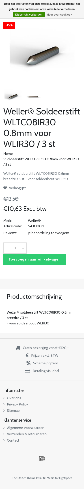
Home (8, 153)
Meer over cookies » (60, 14)
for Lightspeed (63, 478)
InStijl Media (46, 478)
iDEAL (42, 458)
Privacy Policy (17, 404)
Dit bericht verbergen (28, 14)
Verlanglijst (17, 188)
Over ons (14, 398)
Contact (13, 440)
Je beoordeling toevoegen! (48, 233)
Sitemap (13, 410)
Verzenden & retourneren (27, 434)
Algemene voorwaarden (25, 428)
